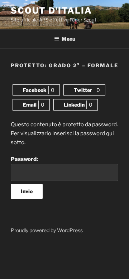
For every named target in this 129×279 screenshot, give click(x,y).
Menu (68, 39)
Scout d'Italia (51, 10)
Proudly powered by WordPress (47, 230)
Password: (24, 159)
